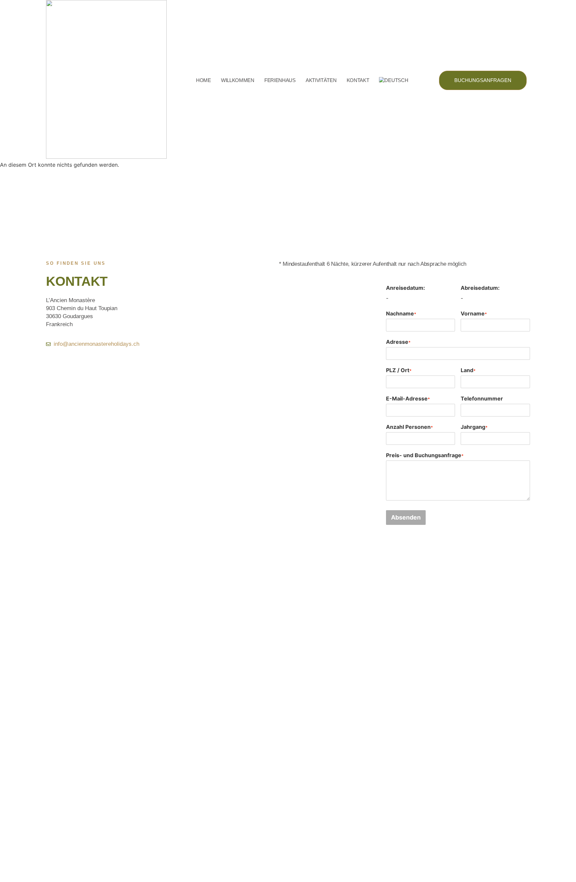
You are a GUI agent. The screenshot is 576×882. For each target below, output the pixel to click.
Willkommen (237, 80)
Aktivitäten (321, 80)
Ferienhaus (280, 80)
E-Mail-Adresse (408, 398)
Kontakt (358, 80)
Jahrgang (474, 426)
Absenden (406, 517)
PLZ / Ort (399, 370)
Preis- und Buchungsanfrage (425, 455)
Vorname (474, 313)
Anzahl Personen (409, 426)
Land (468, 370)
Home (203, 80)
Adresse (398, 341)
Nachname (401, 313)
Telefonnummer (482, 398)
